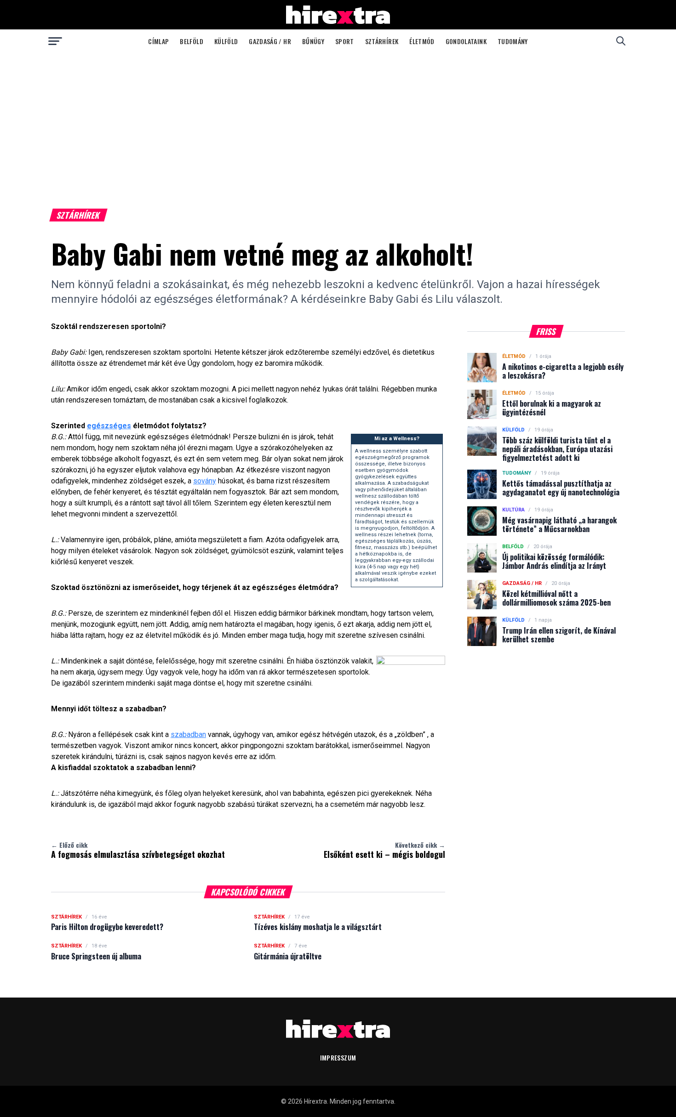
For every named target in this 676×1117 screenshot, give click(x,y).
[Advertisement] (338, 121)
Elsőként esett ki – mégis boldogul (384, 850)
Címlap (158, 41)
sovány (204, 480)
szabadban (188, 734)
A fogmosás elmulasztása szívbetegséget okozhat (138, 850)
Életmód (421, 41)
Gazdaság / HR (270, 41)
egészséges (109, 425)
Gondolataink (466, 41)
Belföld (191, 41)
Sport (344, 41)
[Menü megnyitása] (55, 40)
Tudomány (513, 41)
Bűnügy (313, 41)
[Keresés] (620, 40)
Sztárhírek (382, 41)
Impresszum (338, 1057)
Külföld (226, 41)
